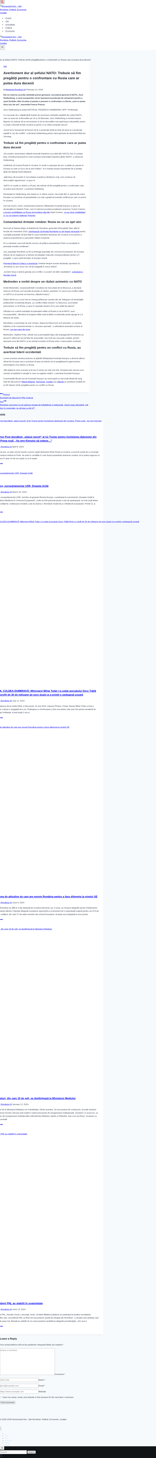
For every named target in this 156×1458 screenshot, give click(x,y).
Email (42, 1386)
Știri (7, 21)
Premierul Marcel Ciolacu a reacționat (20, 263)
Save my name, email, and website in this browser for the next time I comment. (38, 1397)
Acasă (8, 18)
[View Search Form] (2, 2)
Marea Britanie (28, 382)
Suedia (49, 382)
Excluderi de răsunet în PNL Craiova (16, 396)
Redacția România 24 (16, 90)
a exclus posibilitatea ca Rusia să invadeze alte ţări (26, 212)
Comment (60, 1374)
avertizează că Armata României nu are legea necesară (54, 231)
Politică (8, 28)
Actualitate (10, 24)
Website (42, 1391)
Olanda (60, 382)
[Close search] (2, 1448)
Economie (10, 31)
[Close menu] (0, 1428)
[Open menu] (2, 47)
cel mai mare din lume (20, 329)
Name (42, 1380)
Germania (40, 382)
